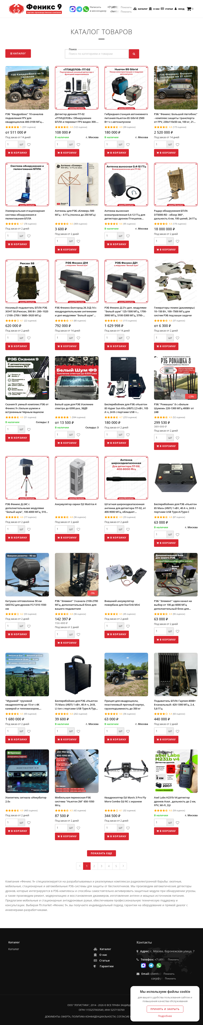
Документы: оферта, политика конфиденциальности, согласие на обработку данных (101, 1016)
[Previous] (79, 866)
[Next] (123, 866)
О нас (156, 9)
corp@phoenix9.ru (163, 978)
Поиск (73, 49)
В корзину (18, 152)
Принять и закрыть (165, 1009)
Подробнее (165, 1016)
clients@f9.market (121, 11)
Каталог (142, 9)
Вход (181, 9)
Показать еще (101, 853)
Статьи (169, 9)
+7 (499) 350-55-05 (119, 7)
